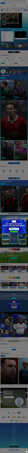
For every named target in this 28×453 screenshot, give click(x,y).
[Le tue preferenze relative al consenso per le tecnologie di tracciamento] (26, 451)
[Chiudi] (25, 220)
